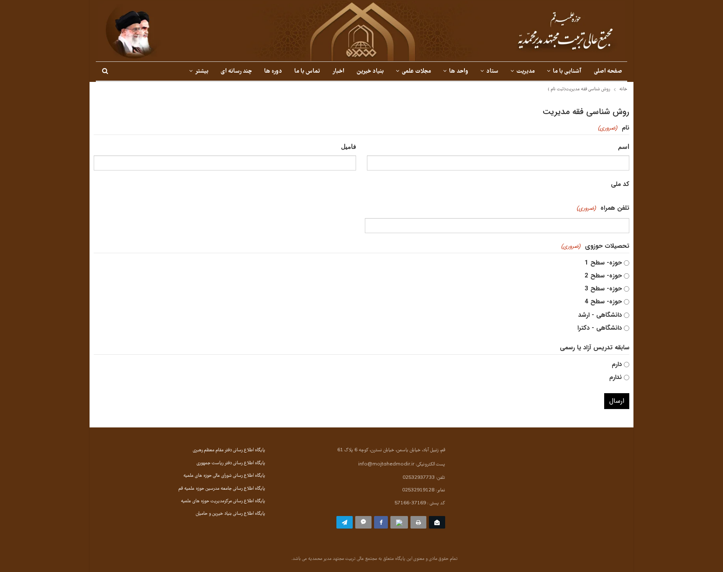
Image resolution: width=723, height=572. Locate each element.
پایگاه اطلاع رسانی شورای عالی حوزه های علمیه (224, 476)
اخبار (338, 71)
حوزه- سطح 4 (603, 302)
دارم (617, 364)
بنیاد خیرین (370, 71)
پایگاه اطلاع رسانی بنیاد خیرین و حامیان (230, 514)
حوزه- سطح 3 (603, 289)
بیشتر (201, 71)
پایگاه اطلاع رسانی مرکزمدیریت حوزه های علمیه (223, 501)
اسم (623, 146)
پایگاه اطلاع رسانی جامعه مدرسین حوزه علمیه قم (222, 489)
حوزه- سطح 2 (603, 276)
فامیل (348, 146)
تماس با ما (307, 71)
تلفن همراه (603, 208)
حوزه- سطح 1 (603, 263)
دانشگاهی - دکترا (599, 328)
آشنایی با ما (567, 71)
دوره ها (273, 71)
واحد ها (458, 71)
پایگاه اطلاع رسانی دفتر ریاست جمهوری (231, 463)
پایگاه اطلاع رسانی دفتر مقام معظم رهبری (229, 450)
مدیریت (525, 71)
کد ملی (620, 184)
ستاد (492, 71)
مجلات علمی (416, 71)
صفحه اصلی (608, 71)
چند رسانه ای (236, 71)
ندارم (615, 377)
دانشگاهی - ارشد (600, 315)
